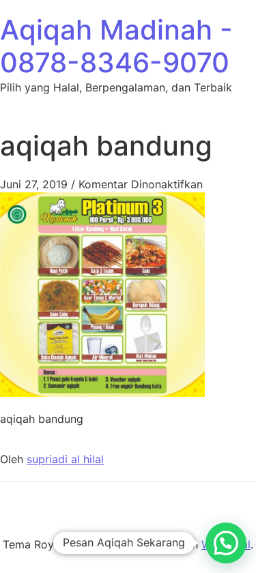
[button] (225, 543)
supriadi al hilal (65, 459)
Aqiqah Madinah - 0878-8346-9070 (116, 46)
